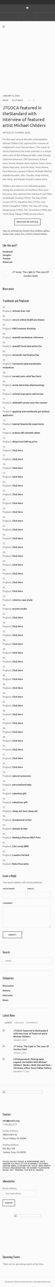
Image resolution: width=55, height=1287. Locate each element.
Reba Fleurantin (20, 864)
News (6, 100)
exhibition (39, 231)
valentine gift (19, 793)
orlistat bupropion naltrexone (27, 394)
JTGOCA (29, 234)
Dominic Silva (28, 231)
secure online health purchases (28, 320)
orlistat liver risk (21, 311)
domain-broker (20, 829)
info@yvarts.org (11, 1121)
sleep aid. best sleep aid (25, 811)
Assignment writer (22, 820)
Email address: (10, 1188)
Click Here (17, 450)
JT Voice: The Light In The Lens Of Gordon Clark (30, 274)
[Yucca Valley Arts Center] (27, 8)
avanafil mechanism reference (27, 337)
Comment (8, 903)
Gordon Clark (8, 234)
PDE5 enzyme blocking (24, 328)
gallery (46, 231)
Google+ (7, 255)
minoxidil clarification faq (25, 355)
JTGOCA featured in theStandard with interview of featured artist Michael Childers (30, 1033)
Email (31, 889)
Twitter (7, 258)
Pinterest (7, 262)
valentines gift (20, 802)
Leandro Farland (20, 855)
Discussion (8, 986)
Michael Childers (40, 234)
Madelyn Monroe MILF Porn (26, 837)
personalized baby (22, 785)
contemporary (16, 231)
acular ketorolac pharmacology (28, 385)
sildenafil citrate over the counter (30, 402)
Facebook (8, 251)
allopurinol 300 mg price (24, 441)
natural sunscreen (21, 776)
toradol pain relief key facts (26, 376)
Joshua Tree (19, 234)
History (6, 990)
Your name (9, 889)
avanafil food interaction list (27, 346)
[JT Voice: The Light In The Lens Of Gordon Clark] (7, 1048)
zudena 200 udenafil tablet (26, 433)
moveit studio (19, 609)
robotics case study (22, 600)
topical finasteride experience (28, 424)
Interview (8, 995)
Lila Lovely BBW (20, 846)
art (8, 231)
